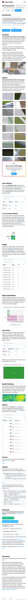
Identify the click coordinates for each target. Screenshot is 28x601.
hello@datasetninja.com (10, 589)
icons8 (10, 599)
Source (3, 463)
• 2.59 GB (9, 518)
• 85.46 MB (11, 521)
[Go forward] (10, 199)
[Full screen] (24, 199)
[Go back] (3, 199)
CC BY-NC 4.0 (8, 460)
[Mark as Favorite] (3, 10)
